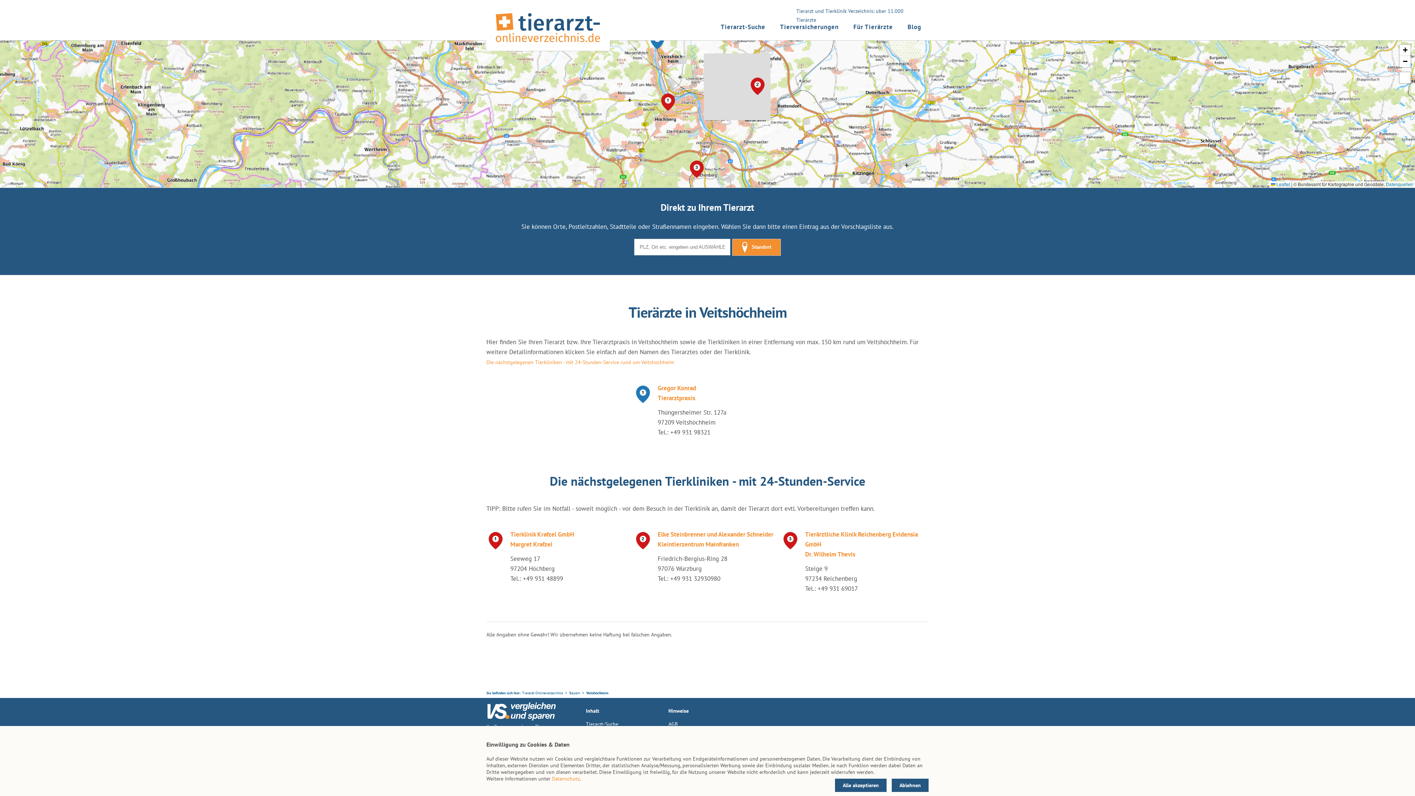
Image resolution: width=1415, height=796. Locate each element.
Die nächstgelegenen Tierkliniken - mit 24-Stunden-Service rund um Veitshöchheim (580, 362)
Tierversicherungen (809, 27)
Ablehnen (910, 785)
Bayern (574, 693)
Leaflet (1282, 184)
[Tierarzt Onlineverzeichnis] (548, 44)
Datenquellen (1399, 184)
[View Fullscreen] (1405, 77)
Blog (914, 27)
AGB (673, 724)
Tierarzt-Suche (743, 27)
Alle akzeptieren (861, 785)
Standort (761, 247)
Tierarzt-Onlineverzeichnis (542, 693)
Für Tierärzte (873, 27)
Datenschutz (566, 778)
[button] (657, 40)
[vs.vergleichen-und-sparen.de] (521, 718)
